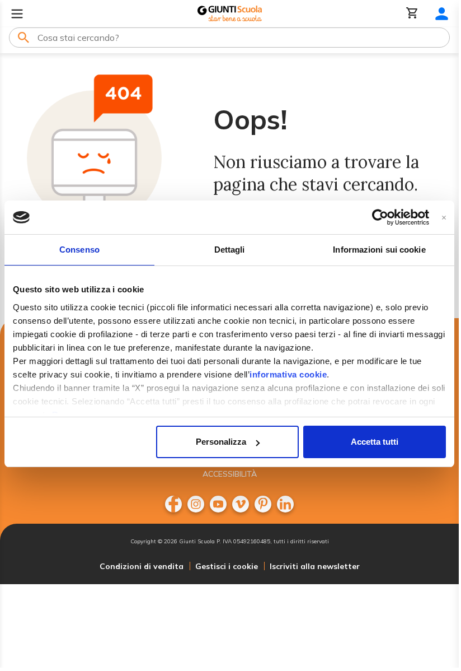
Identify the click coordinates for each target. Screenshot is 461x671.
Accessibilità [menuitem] (230, 474)
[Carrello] (412, 13)
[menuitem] (173, 504)
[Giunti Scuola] (229, 14)
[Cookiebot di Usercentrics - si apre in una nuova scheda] (380, 217)
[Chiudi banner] (444, 218)
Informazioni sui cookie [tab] (379, 249)
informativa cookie (288, 374)
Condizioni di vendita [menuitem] (142, 566)
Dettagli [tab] (229, 249)
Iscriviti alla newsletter (315, 566)
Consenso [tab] (79, 249)
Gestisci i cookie (226, 566)
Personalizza (221, 441)
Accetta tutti (374, 441)
